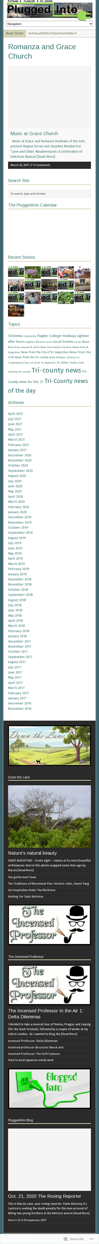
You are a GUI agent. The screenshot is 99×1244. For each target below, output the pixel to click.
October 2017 (18, 652)
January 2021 (17, 450)
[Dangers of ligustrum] (66, 301)
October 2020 (18, 465)
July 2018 (14, 605)
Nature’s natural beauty (32, 853)
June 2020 (15, 486)
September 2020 (20, 471)
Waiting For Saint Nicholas (26, 896)
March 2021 (16, 440)
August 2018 (17, 600)
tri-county (25, 371)
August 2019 (17, 538)
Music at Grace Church (34, 133)
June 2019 (15, 548)
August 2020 (17, 476)
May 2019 (15, 553)
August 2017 (17, 662)
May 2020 (15, 491)
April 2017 (15, 683)
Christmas (15, 336)
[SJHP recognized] (16, 288)
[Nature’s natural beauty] (49, 845)
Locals (77, 341)
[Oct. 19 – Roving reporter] (49, 276)
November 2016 (20, 709)
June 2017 (15, 672)
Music (86, 341)
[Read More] (46, 157)
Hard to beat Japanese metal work (30, 1060)
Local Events (62, 342)
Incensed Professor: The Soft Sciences (34, 1054)
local (49, 341)
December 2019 (19, 517)
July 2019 (14, 543)
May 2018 (15, 616)
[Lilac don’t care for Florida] (33, 276)
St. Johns (63, 362)
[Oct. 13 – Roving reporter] (49, 301)
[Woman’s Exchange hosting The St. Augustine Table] (16, 314)
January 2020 (17, 512)
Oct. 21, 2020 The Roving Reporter (44, 1196)
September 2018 (20, 595)
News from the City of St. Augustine (44, 352)
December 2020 (19, 455)
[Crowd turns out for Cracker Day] (82, 276)
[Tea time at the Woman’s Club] (33, 301)
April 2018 (15, 621)
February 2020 (18, 507)
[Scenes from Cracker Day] (66, 276)
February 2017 (18, 693)
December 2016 (19, 703)
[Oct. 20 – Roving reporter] (16, 276)
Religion (61, 357)
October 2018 (18, 590)
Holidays (69, 336)
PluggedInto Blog (20, 1120)
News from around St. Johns (24, 347)
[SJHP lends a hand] (82, 288)
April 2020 (15, 497)
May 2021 (14, 429)
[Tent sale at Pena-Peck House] (49, 288)
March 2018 (16, 626)
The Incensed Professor (26, 957)
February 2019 (18, 569)
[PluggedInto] (49, 10)
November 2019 (20, 523)
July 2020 (14, 481)
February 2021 (18, 445)
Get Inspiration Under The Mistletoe (31, 890)
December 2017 (19, 641)
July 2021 (14, 419)
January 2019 (17, 574)
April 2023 (15, 414)
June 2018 (15, 610)
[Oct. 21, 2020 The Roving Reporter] (49, 1188)
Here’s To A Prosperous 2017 (27, 1220)
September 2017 (20, 657)
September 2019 (20, 533)
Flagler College (49, 336)
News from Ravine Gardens (56, 347)
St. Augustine (48, 362)
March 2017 (16, 688)
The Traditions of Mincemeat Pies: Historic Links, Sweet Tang (48, 883)
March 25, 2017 (19, 165)
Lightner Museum (35, 341)
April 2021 (15, 435)
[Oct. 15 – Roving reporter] (66, 288)
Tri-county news (56, 370)
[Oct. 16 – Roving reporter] (33, 288)
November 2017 (19, 647)
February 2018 (18, 631)
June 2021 (15, 424)
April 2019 (15, 559)
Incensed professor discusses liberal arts (36, 1047)
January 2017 (17, 698)
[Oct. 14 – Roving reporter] (16, 301)
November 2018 (20, 584)
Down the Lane (19, 777)
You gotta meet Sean (22, 877)
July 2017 (14, 667)
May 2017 (14, 678)
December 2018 (19, 579)
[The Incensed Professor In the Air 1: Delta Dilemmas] (49, 1003)
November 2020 (20, 460)
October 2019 (18, 528)
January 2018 (17, 636)
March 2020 (16, 502)
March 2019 (16, 564)
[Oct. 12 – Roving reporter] (82, 301)
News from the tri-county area (35, 357)
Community (29, 336)
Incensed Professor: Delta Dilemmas (33, 1041)
